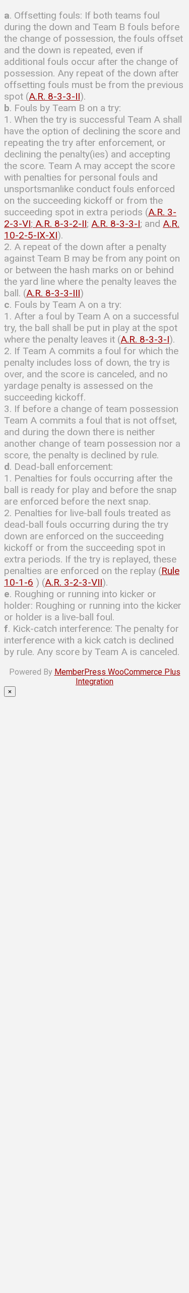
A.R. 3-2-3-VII (73, 582)
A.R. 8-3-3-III (53, 293)
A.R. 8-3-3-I (115, 223)
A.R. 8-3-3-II (54, 96)
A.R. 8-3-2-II (60, 223)
